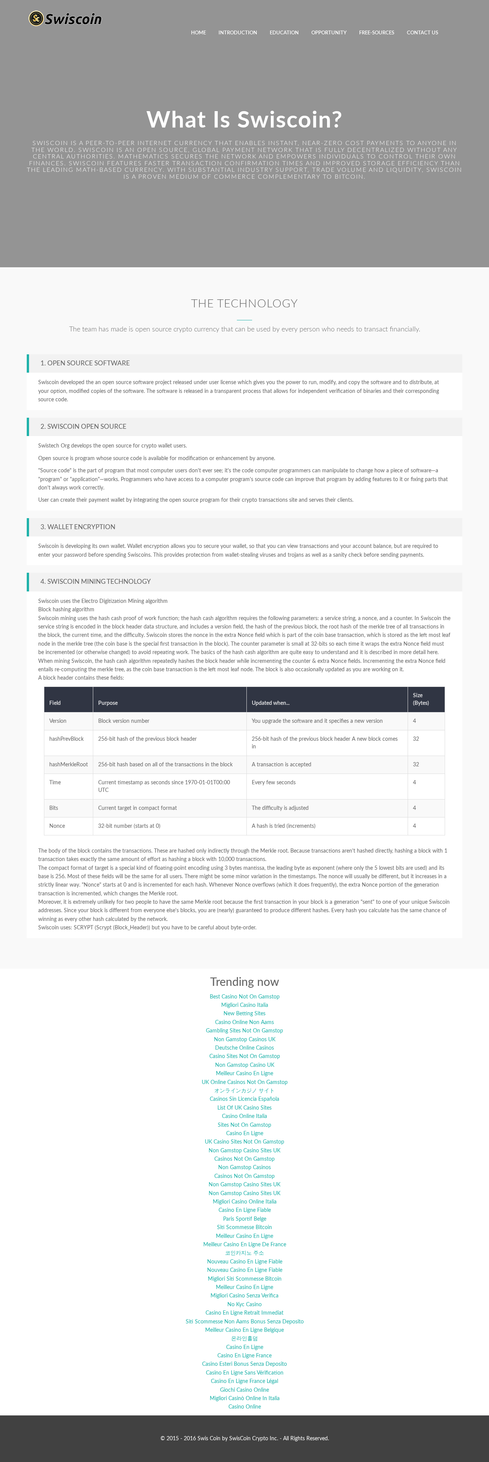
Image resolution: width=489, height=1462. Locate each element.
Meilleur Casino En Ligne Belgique (244, 1330)
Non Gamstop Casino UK (244, 1065)
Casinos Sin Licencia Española (244, 1099)
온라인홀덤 (244, 1338)
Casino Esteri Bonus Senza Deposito (244, 1364)
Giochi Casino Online (244, 1390)
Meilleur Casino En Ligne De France (244, 1244)
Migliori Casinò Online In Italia (245, 1398)
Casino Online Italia (244, 1116)
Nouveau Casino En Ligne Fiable (244, 1262)
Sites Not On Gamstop (244, 1125)
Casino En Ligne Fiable (245, 1210)
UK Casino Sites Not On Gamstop (244, 1142)
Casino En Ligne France (244, 1356)
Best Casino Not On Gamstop (245, 997)
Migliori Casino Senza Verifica (244, 1296)
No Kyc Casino (244, 1304)
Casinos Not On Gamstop (244, 1159)
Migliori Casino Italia (244, 1005)
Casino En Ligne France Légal (244, 1381)
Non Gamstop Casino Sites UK (244, 1150)
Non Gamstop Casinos (244, 1167)
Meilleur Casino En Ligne (244, 1073)
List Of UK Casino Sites (244, 1108)
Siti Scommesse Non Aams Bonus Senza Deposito (245, 1322)
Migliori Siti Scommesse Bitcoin (245, 1279)
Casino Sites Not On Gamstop (244, 1056)
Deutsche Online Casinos (244, 1048)
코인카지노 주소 (244, 1253)
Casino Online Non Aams (244, 1022)
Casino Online (244, 1407)
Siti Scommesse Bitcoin (244, 1227)
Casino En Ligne (244, 1133)
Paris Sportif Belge (244, 1219)
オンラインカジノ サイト (244, 1091)
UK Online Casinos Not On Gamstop (245, 1082)
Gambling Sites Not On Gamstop (244, 1031)
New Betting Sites (244, 1013)
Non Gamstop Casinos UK (244, 1039)
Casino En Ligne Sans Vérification (244, 1373)
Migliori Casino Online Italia (245, 1202)
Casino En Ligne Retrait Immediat (244, 1313)
